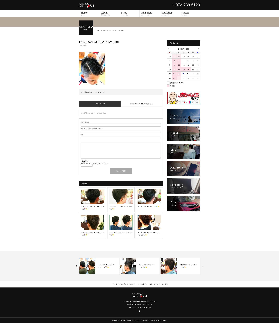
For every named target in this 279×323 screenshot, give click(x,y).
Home (84, 13)
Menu (124, 13)
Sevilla (90, 92)
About (105, 13)
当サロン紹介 (122, 284)
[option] (99, 266)
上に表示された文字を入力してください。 (95, 163)
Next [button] (203, 266)
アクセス (165, 284)
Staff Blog (167, 13)
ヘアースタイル (142, 284)
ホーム (113, 284)
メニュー (132, 284)
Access (185, 13)
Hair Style (146, 13)
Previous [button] (76, 266)
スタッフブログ (154, 284)
